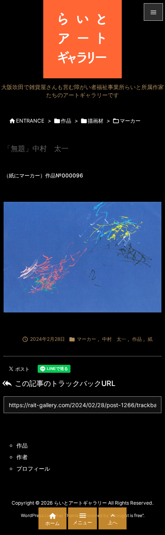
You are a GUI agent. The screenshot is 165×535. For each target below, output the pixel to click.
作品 (66, 120)
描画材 (95, 120)
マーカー (130, 120)
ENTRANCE (30, 120)
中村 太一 (114, 339)
